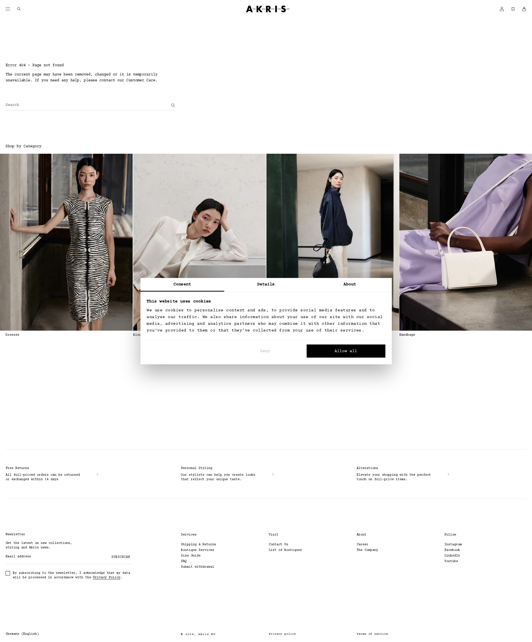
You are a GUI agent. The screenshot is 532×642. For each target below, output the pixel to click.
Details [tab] (266, 284)
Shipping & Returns (198, 544)
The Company (367, 550)
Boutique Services (197, 550)
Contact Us (278, 544)
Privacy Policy (106, 577)
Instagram (453, 544)
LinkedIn (452, 556)
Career (362, 544)
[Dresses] (66, 242)
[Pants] (332, 242)
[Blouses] (199, 242)
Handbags (407, 335)
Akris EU (207, 634)
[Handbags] (465, 242)
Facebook (452, 550)
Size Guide (191, 556)
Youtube (451, 561)
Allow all (346, 351)
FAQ (184, 561)
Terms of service (372, 634)
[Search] (173, 105)
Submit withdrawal (197, 567)
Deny (265, 351)
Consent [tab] (182, 284)
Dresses (12, 335)
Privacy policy (282, 634)
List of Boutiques (285, 550)
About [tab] (349, 284)
